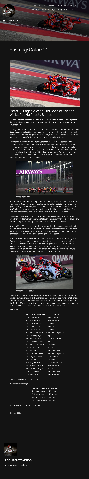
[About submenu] (75, 9)
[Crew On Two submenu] (77, 5)
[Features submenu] (53, 5)
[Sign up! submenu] (44, 5)
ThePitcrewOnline (10, 20)
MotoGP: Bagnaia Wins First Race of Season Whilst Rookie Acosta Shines (42, 112)
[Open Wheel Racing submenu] (54, 9)
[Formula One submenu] (65, 5)
